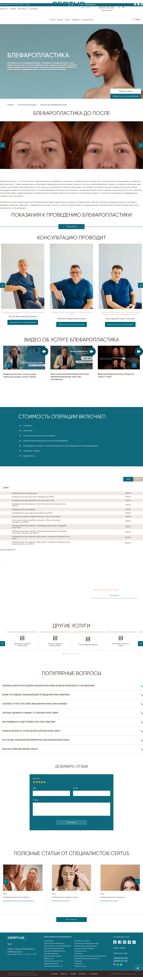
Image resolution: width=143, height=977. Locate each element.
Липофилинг (78, 961)
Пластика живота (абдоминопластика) (86, 943)
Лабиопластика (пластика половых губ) (86, 958)
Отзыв (35, 800)
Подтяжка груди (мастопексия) (84, 948)
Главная (54, 974)
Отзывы (13, 9)
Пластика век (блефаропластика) (54, 951)
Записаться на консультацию (126, 96)
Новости (3, 9)
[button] (2, 145)
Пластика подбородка (51, 953)
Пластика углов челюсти (82, 941)
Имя (34, 788)
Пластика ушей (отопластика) (53, 961)
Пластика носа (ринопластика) (53, 948)
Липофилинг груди (80, 966)
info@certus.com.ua (14, 951)
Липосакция (78, 953)
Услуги (52, 20)
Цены (67, 20)
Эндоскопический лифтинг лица (54, 943)
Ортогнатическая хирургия (52, 956)
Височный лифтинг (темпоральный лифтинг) (57, 946)
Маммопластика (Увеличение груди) (85, 946)
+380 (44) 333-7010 (120, 958)
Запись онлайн (107, 10)
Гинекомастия (78, 963)
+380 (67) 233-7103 (120, 961)
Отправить (71, 822)
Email (75, 788)
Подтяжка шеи (48, 958)
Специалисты (87, 20)
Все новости (71, 920)
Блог (5, 894)
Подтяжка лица (49, 941)
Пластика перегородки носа (53, 966)
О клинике (33, 9)
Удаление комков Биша (51, 963)
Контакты (22, 9)
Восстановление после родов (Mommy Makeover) (90, 956)
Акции (60, 20)
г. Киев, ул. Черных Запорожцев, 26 (21, 949)
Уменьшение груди (80, 951)
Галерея (75, 20)
